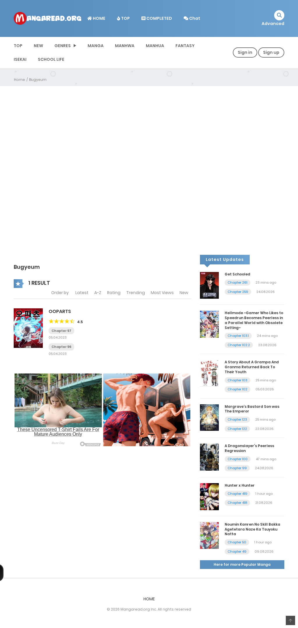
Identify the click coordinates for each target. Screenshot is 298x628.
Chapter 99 (237, 468)
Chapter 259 (238, 291)
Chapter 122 (237, 428)
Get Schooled (237, 274)
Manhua (155, 46)
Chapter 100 (238, 459)
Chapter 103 (237, 380)
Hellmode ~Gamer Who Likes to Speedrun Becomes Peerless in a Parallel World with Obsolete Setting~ (254, 320)
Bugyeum (38, 79)
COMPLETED (159, 18)
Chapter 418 (237, 502)
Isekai (20, 59)
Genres (62, 46)
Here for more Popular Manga (242, 564)
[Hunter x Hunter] (209, 496)
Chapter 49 (237, 551)
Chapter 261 (237, 282)
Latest (81, 293)
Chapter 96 (61, 346)
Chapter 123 (237, 419)
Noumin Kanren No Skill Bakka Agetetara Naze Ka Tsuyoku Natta (252, 529)
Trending (135, 293)
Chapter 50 (237, 542)
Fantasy (185, 46)
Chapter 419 (237, 493)
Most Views (162, 293)
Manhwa (124, 46)
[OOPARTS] (28, 328)
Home (19, 79)
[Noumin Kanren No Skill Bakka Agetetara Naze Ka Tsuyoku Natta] (209, 535)
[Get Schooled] (209, 285)
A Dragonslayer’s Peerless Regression (249, 448)
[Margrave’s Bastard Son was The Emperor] (209, 417)
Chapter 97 (61, 330)
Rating (113, 293)
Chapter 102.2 (239, 345)
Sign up (271, 52)
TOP (125, 18)
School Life (51, 59)
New (184, 293)
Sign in (245, 52)
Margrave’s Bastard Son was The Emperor (252, 409)
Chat (194, 18)
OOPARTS (60, 311)
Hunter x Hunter (240, 485)
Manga (96, 46)
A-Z (97, 293)
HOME (98, 18)
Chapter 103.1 (238, 335)
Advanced (273, 23)
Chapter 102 (237, 389)
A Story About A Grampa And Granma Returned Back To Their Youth (252, 367)
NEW (38, 46)
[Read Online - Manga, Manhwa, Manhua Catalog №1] (47, 18)
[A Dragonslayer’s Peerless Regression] (209, 457)
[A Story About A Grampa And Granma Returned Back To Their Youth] (209, 373)
